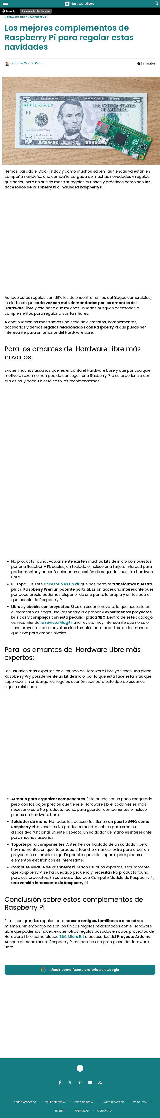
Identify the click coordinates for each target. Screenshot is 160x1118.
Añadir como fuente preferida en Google (84, 969)
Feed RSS (100, 1082)
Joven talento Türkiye (35, 11)
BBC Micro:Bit (72, 936)
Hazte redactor (113, 1102)
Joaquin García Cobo (27, 63)
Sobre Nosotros (25, 1102)
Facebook (60, 1082)
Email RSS (90, 1082)
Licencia (60, 1110)
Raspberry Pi (38, 17)
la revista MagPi (56, 622)
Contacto (104, 1110)
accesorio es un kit (62, 584)
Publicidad (82, 1110)
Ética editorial (84, 1102)
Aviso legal (140, 1102)
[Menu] (5, 4)
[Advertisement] (80, 222)
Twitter (70, 1082)
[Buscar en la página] (156, 4)
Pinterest (80, 1082)
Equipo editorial (55, 1102)
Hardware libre (16, 17)
